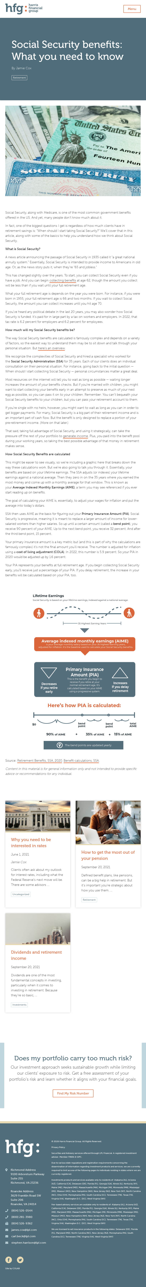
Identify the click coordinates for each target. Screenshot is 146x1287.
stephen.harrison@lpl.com (28, 1242)
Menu (132, 9)
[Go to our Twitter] (20, 1259)
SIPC (79, 1157)
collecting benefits (62, 280)
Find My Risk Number (73, 1093)
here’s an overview (51, 348)
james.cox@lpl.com (24, 1230)
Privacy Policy (58, 1147)
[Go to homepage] (23, 9)
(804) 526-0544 (22, 1210)
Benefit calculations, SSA (81, 761)
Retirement (19, 77)
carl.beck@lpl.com (23, 1236)
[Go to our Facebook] (8, 1259)
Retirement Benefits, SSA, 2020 (39, 761)
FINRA (71, 1157)
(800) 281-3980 (21, 1217)
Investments (19, 1004)
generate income (75, 436)
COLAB (16, 1268)
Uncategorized (20, 894)
